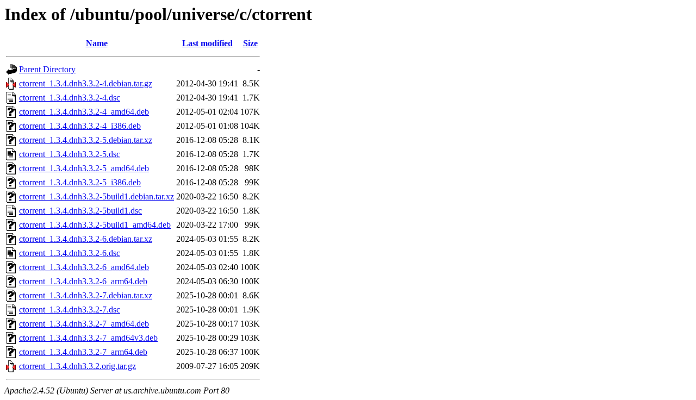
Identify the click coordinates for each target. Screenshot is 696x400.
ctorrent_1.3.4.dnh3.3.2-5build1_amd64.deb (95, 224)
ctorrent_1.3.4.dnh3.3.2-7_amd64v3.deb (88, 337)
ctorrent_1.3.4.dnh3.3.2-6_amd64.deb (84, 267)
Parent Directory (47, 69)
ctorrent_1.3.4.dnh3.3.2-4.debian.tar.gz (85, 83)
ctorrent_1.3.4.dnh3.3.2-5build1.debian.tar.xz (96, 196)
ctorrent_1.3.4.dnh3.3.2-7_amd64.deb (84, 323)
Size (250, 43)
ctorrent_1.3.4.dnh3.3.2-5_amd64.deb (84, 168)
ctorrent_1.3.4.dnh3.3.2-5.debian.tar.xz (85, 140)
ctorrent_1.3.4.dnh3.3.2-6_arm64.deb (83, 281)
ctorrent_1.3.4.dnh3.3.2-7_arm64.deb (83, 352)
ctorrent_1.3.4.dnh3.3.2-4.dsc (69, 97)
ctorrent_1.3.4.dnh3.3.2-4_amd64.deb (84, 111)
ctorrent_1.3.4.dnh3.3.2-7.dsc (69, 309)
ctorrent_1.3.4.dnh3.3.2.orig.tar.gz (77, 366)
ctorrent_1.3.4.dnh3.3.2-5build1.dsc (80, 210)
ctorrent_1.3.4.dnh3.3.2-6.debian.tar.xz (85, 238)
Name (97, 43)
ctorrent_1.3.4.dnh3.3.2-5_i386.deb (80, 182)
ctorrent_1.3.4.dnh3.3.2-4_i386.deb (80, 125)
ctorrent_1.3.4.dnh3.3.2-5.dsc (69, 154)
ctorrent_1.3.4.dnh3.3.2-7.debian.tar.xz (85, 295)
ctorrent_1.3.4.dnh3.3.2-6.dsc (69, 253)
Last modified (207, 43)
